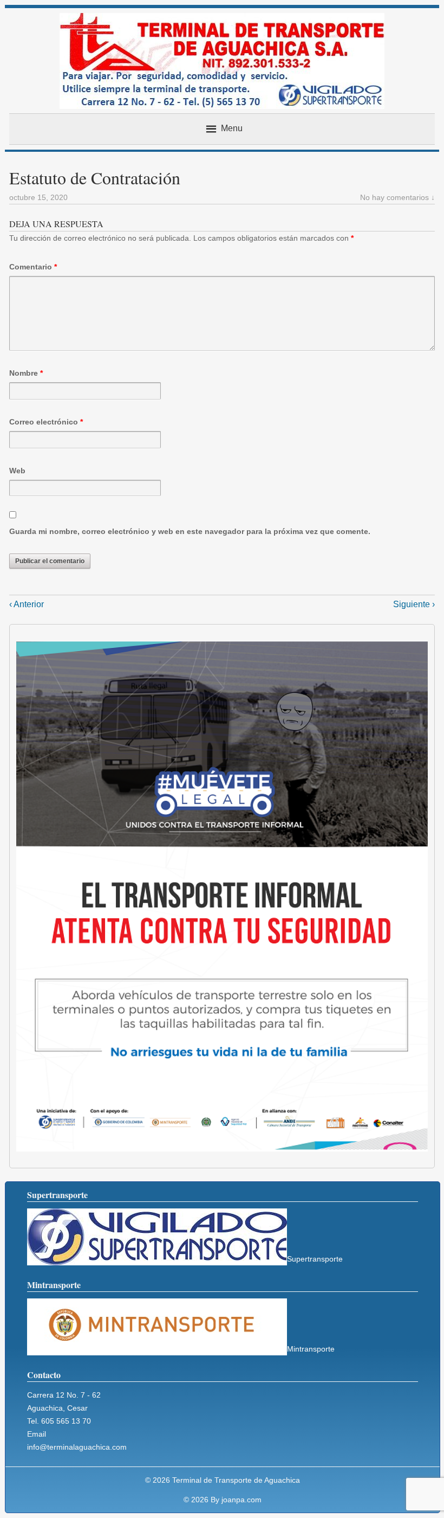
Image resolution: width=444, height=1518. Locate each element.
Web (17, 470)
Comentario (33, 266)
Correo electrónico (46, 421)
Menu (232, 128)
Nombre (26, 373)
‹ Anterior (26, 604)
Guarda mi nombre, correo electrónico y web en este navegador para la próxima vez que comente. (189, 531)
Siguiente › (414, 604)
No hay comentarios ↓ (397, 197)
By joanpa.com (236, 1499)
